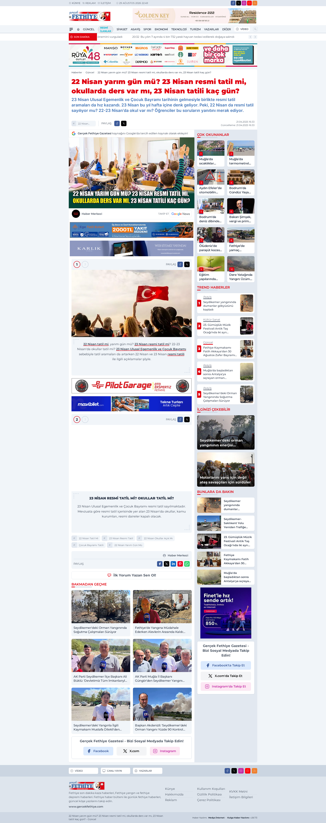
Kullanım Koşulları (211, 789)
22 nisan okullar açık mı (158, 538)
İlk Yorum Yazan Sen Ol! (134, 575)
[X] (238, 3)
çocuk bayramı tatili (91, 545)
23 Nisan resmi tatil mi (151, 344)
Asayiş (135, 29)
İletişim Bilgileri (241, 797)
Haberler (76, 72)
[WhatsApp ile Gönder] (187, 564)
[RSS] (254, 3)
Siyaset (122, 29)
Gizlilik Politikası (209, 794)
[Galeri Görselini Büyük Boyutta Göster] (131, 303)
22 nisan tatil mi (83, 124)
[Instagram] (244, 3)
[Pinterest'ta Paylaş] (180, 564)
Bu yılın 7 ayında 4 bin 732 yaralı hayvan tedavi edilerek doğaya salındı (151, 36)
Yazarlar (211, 29)
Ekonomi (161, 29)
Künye (76, 3)
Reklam (90, 3)
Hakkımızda (174, 794)
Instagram (168, 751)
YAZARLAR (145, 770)
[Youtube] (249, 3)
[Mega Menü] (71, 29)
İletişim (106, 3)
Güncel (89, 29)
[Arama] (255, 29)
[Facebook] (233, 3)
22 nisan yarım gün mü (128, 545)
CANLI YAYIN (114, 770)
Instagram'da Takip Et (229, 686)
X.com (134, 751)
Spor (147, 29)
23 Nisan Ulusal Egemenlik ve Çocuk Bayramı (151, 349)
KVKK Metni (238, 791)
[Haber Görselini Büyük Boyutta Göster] (131, 172)
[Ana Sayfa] (78, 29)
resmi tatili (176, 354)
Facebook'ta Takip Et (228, 665)
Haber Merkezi (92, 213)
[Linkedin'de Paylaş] (173, 564)
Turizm (195, 29)
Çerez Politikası (209, 800)
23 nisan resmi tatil (121, 538)
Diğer (226, 29)
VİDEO (244, 29)
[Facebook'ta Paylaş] (117, 123)
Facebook (101, 751)
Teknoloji (179, 29)
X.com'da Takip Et (228, 676)
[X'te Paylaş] (123, 123)
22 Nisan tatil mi (95, 344)
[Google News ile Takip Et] (181, 213)
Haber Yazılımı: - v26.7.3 (224, 817)
